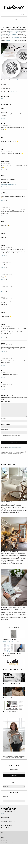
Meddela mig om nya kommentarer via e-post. (11, 435)
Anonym (3, 233)
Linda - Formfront (5, 206)
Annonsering (4, 835)
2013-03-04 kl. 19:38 (6, 274)
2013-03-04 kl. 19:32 (6, 262)
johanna (3, 324)
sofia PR (3, 297)
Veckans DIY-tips (8, 42)
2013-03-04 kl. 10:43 (6, 125)
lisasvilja (3, 123)
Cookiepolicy (19, 447)
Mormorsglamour (16, 79)
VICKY (3, 192)
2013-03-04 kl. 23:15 (6, 298)
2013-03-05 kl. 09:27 (6, 345)
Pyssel (10, 821)
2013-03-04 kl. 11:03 (6, 139)
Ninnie (2, 370)
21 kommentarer (13, 91)
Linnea (2, 221)
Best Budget (5, 796)
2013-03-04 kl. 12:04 (6, 163)
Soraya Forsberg (5, 161)
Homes (20, 820)
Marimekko (8, 40)
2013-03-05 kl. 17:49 (6, 358)
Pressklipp (5, 657)
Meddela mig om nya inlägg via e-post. (10, 438)
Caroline (3, 343)
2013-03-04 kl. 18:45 (6, 247)
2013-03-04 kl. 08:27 (6, 110)
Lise (2, 382)
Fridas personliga (12, 820)
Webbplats (4, 430)
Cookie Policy (4, 840)
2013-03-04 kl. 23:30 (6, 314)
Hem (2, 832)
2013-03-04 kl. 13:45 (6, 194)
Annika (3, 245)
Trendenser (14, 8)
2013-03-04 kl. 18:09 (6, 235)
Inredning (3, 820)
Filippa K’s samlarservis (12, 34)
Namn (3, 418)
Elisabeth (3, 175)
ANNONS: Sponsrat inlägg (9, 641)
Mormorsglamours (15, 37)
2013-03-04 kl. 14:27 (6, 207)
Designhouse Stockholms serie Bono (10, 32)
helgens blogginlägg (14, 31)
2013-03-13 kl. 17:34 (6, 384)
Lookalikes (4, 821)
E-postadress (6, 424)
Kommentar (5, 402)
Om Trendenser (4, 834)
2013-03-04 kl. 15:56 (6, 223)
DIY (8, 84)
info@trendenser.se (5, 813)
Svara (3, 118)
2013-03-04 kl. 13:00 (6, 177)
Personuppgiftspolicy (12, 447)
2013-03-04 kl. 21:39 (6, 286)
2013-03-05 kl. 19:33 (6, 372)
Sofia (2, 273)
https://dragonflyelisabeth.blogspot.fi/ (8, 184)
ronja (2, 261)
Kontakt (3, 837)
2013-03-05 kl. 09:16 (6, 326)
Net (6, 35)
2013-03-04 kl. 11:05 (6, 151)
